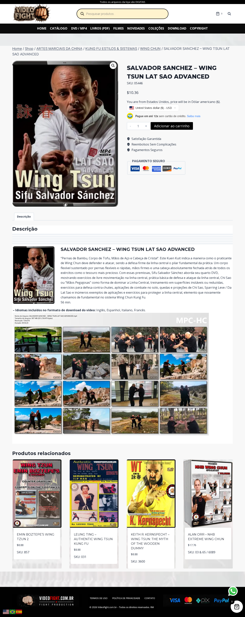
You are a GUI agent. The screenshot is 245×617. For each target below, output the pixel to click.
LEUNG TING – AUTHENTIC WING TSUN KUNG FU (93, 539)
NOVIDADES (136, 28)
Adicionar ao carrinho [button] (37, 558)
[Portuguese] (12, 611)
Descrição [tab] (24, 216)
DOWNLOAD (177, 28)
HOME (41, 28)
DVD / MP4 (79, 28)
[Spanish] (19, 611)
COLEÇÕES (156, 28)
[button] (113, 65)
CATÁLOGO (58, 28)
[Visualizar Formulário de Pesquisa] (229, 13)
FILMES (118, 28)
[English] (6, 611)
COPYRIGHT (199, 28)
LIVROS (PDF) (100, 28)
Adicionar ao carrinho (171, 126)
